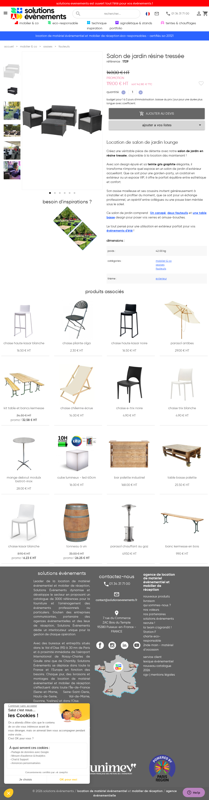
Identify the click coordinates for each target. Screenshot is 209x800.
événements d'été (120, 230)
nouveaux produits (156, 596)
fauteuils (161, 268)
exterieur (161, 278)
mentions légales (163, 674)
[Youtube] (137, 648)
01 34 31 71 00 (177, 13)
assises (160, 264)
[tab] (50, 193)
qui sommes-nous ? (157, 605)
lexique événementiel (158, 661)
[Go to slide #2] (13, 91)
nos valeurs (151, 610)
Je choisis (25, 779)
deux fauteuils (177, 213)
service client (152, 657)
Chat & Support (19, 759)
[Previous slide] (29, 121)
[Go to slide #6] (13, 170)
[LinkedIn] (125, 648)
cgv (146, 674)
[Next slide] (95, 121)
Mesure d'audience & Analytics (28, 755)
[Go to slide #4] (13, 130)
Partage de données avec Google (30, 752)
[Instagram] (113, 648)
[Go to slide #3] (13, 111)
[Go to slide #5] (13, 150)
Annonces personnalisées (25, 763)
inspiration (94, 28)
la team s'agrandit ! (157, 627)
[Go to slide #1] (13, 71)
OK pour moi (68, 779)
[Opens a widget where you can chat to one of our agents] (193, 793)
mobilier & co (164, 260)
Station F (149, 632)
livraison (149, 601)
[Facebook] (101, 648)
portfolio (116, 28)
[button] (8, 793)
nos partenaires (154, 614)
